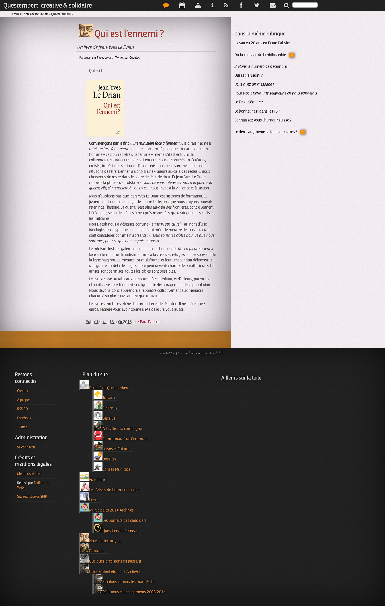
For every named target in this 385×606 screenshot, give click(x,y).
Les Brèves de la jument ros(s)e (114, 490)
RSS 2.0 (22, 409)
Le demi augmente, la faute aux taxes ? (265, 131)
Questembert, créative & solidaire (47, 5)
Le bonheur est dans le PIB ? (257, 111)
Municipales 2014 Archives (111, 510)
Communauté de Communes (126, 439)
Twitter (22, 427)
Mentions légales (29, 474)
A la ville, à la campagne (122, 428)
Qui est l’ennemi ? (248, 75)
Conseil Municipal (116, 469)
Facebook (24, 418)
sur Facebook (100, 57)
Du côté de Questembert (108, 388)
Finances (109, 408)
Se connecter (26, 447)
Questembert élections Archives (114, 571)
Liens (93, 500)
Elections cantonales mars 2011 (128, 581)
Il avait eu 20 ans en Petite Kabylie (262, 43)
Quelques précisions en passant (115, 561)
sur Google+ (132, 57)
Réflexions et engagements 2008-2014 (134, 592)
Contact (22, 391)
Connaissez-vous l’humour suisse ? (262, 120)
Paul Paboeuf (151, 322)
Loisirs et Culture (115, 449)
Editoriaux (97, 479)
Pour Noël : (275, 93)
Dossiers (109, 459)
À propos (24, 400)
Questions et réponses (120, 530)
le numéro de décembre (260, 66)
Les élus (108, 418)
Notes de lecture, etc (36, 14)
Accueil (16, 14)
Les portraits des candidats (124, 520)
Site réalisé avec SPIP (32, 497)
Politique (96, 551)
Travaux (108, 398)
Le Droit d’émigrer (248, 102)
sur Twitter (116, 57)
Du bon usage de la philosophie (260, 55)
